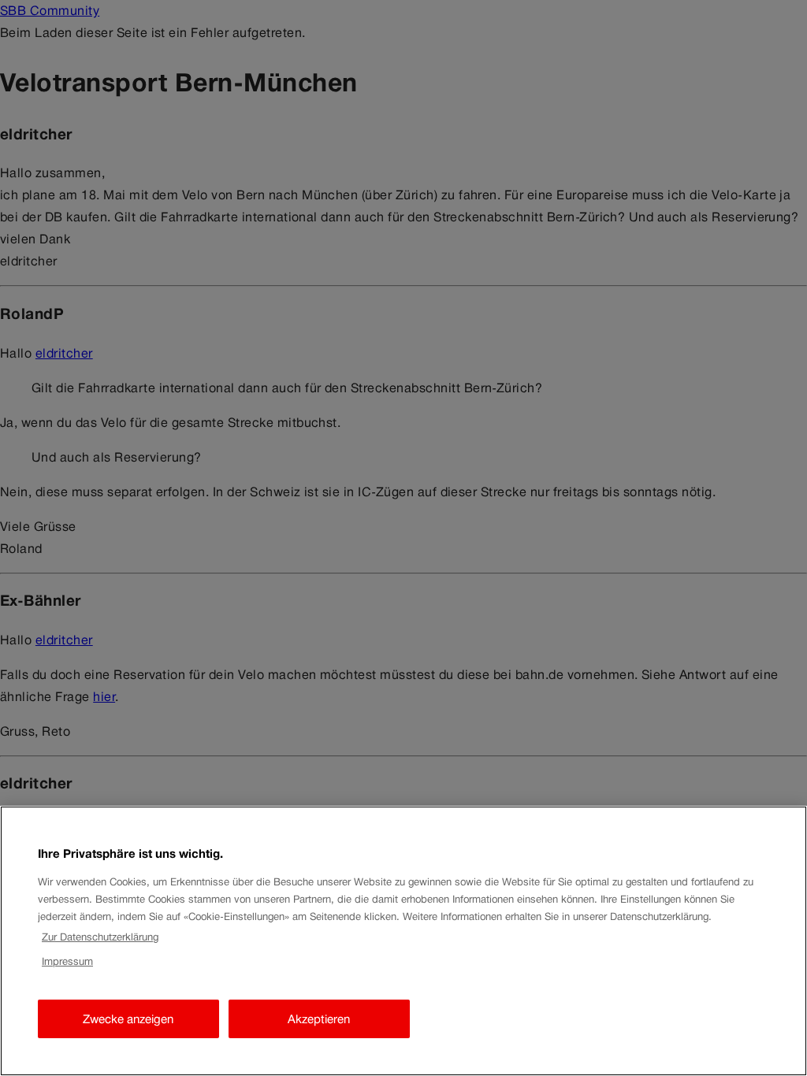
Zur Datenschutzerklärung (100, 937)
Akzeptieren (319, 1019)
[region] (403, 941)
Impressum (67, 961)
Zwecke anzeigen (128, 1019)
